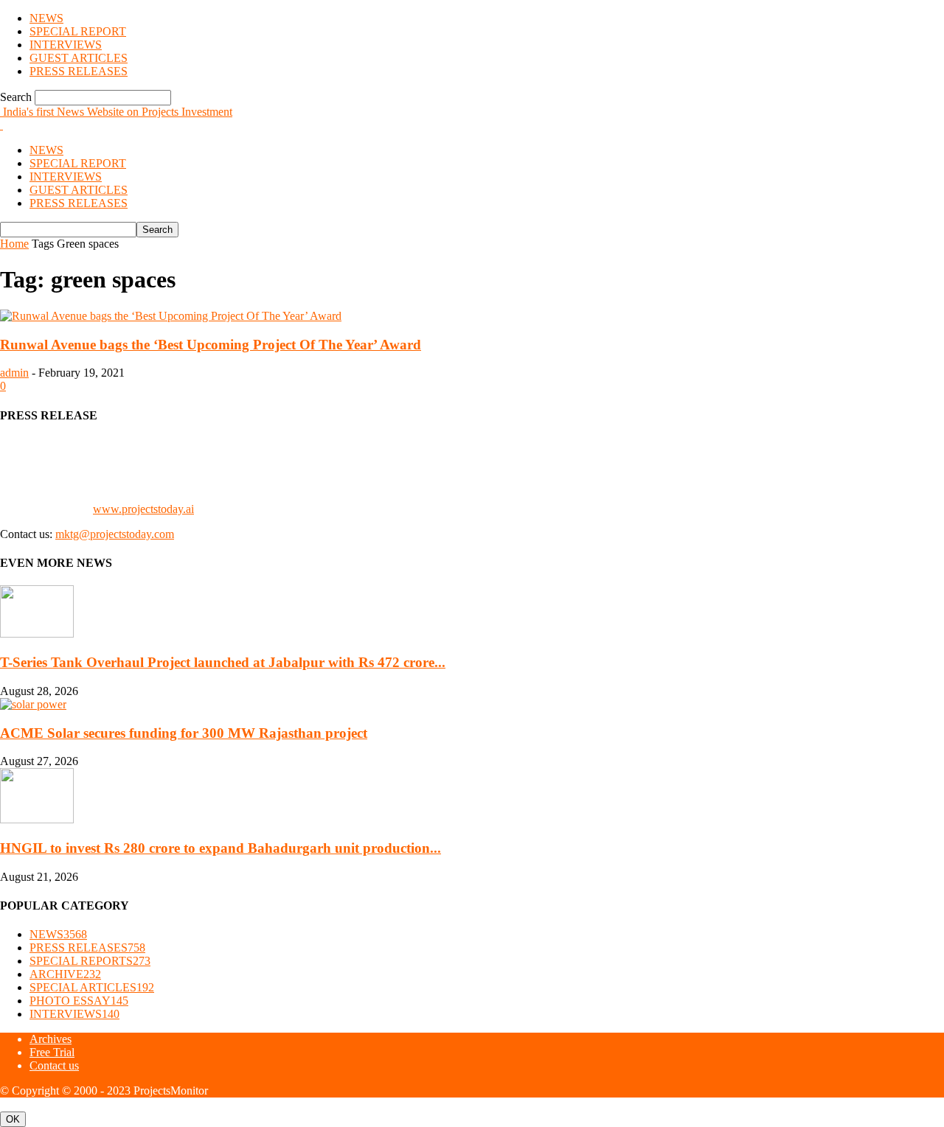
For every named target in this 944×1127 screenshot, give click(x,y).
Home (14, 243)
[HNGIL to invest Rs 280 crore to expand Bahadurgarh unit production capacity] (37, 819)
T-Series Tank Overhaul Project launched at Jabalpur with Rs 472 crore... (222, 662)
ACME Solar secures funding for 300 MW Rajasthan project (183, 733)
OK (13, 1119)
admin (14, 372)
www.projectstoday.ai (143, 509)
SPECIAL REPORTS (90, 961)
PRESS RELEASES (79, 71)
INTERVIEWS (66, 44)
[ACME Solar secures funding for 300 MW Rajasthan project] (33, 704)
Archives (51, 1039)
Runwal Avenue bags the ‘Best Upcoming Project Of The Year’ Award (210, 344)
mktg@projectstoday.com (114, 534)
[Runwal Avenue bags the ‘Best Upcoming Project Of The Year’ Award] (170, 316)
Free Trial (52, 1052)
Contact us (54, 1065)
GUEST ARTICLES (79, 58)
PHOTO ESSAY (79, 1000)
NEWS (46, 18)
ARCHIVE (65, 974)
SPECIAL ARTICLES (92, 987)
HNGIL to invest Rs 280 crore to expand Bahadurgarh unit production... (220, 848)
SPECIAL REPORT (78, 31)
